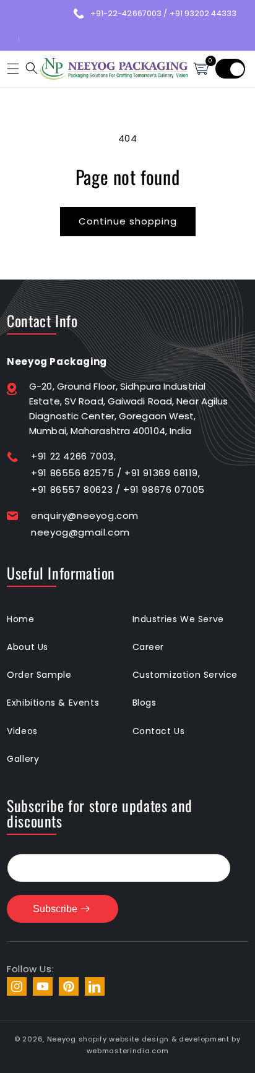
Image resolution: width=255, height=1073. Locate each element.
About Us (27, 647)
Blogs (144, 702)
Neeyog (61, 1039)
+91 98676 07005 (164, 489)
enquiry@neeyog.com (85, 515)
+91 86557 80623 (72, 489)
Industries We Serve (178, 619)
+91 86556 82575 (72, 472)
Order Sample (39, 675)
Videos (22, 731)
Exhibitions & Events (53, 702)
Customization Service (185, 675)
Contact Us (158, 731)
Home (20, 619)
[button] (11, 68)
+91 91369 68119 (161, 472)
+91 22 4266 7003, (73, 456)
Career (148, 647)
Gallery (23, 759)
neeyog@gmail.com (80, 532)
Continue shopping (128, 221)
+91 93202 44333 (203, 13)
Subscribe (55, 909)
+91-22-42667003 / (130, 13)
